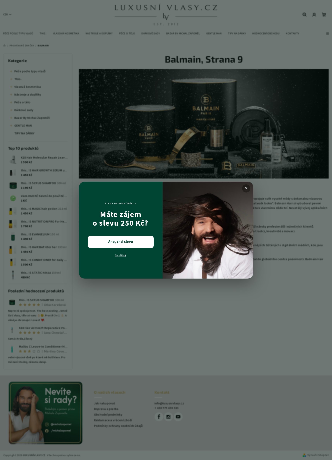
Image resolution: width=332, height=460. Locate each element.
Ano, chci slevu (120, 241)
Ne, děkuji (120, 255)
